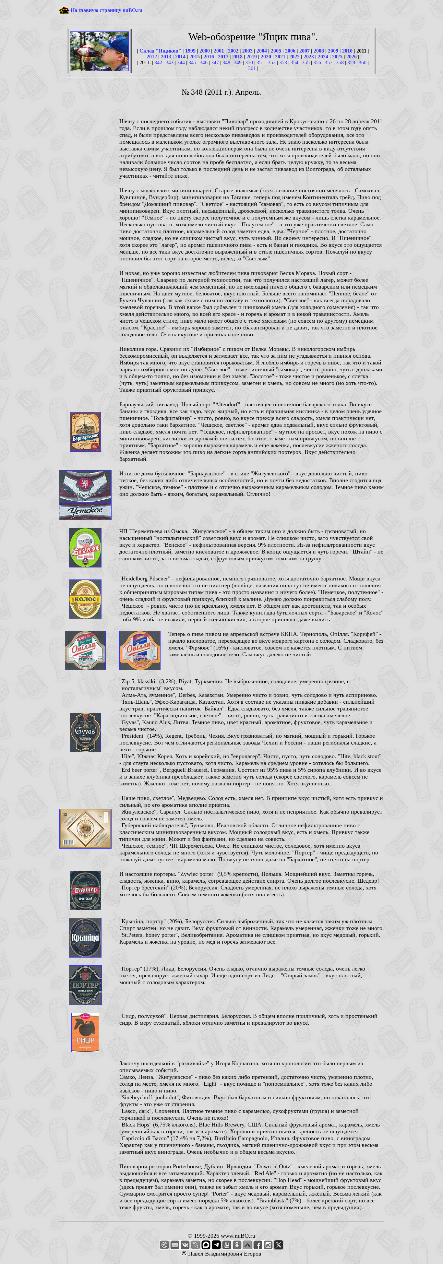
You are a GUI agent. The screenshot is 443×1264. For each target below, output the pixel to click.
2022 (294, 56)
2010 (347, 51)
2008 (319, 51)
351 (260, 62)
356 (317, 62)
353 (283, 62)
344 (181, 62)
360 (362, 62)
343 (170, 62)
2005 (276, 51)
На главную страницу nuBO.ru (106, 10)
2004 (262, 51)
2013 (166, 56)
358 (340, 62)
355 (306, 62)
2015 (194, 56)
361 (252, 68)
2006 (290, 51)
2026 (351, 56)
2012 (152, 56)
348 (226, 62)
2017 (223, 56)
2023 (309, 56)
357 (328, 62)
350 (249, 62)
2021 (280, 56)
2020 (266, 56)
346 (204, 62)
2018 (237, 56)
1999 (190, 51)
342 (158, 62)
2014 (180, 56)
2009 (333, 51)
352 (272, 62)
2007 (304, 51)
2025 (337, 56)
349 (238, 62)
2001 (219, 51)
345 (192, 62)
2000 (204, 51)
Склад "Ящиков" (160, 51)
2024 (323, 56)
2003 (247, 51)
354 (294, 62)
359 (351, 62)
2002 (233, 51)
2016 (209, 56)
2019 (251, 56)
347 (215, 62)
